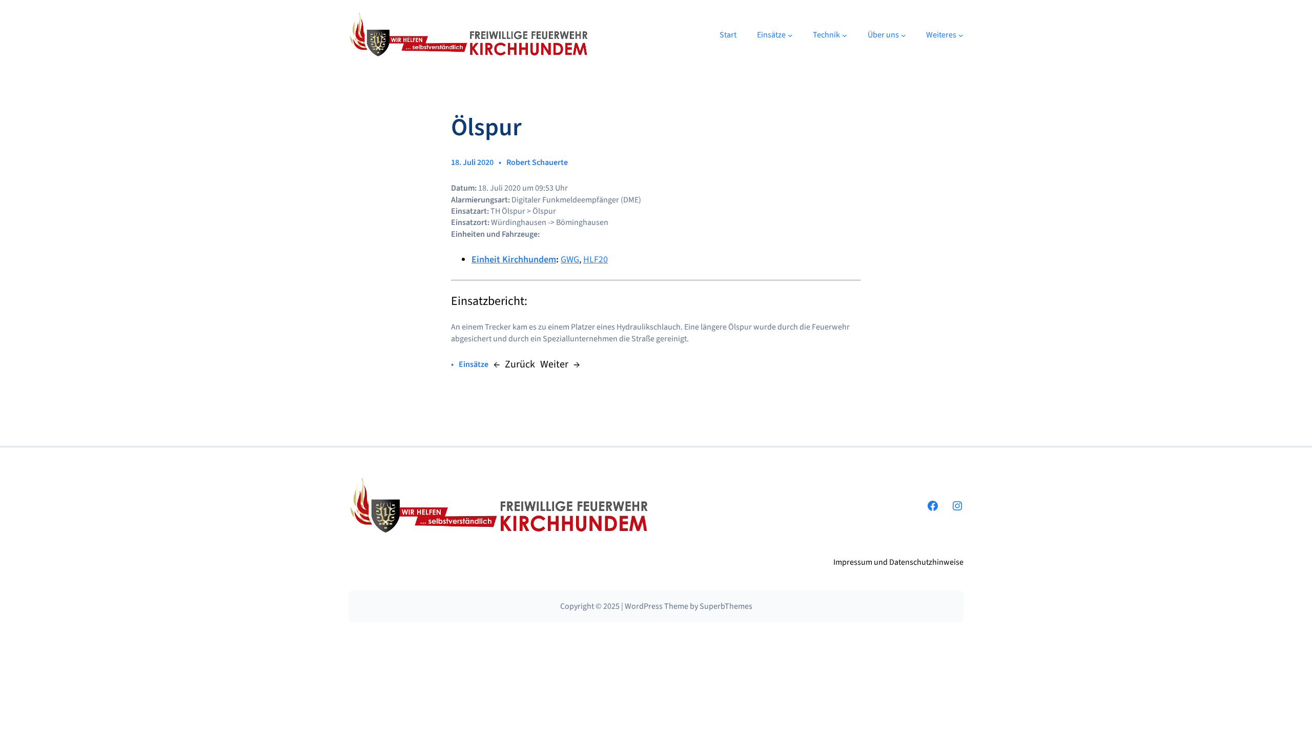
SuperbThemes (726, 606)
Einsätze (473, 364)
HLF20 (595, 259)
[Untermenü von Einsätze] (790, 35)
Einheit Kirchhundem (513, 259)
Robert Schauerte (537, 162)
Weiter (554, 364)
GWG (570, 259)
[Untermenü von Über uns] (903, 35)
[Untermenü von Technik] (844, 35)
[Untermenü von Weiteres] (960, 35)
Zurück (520, 364)
